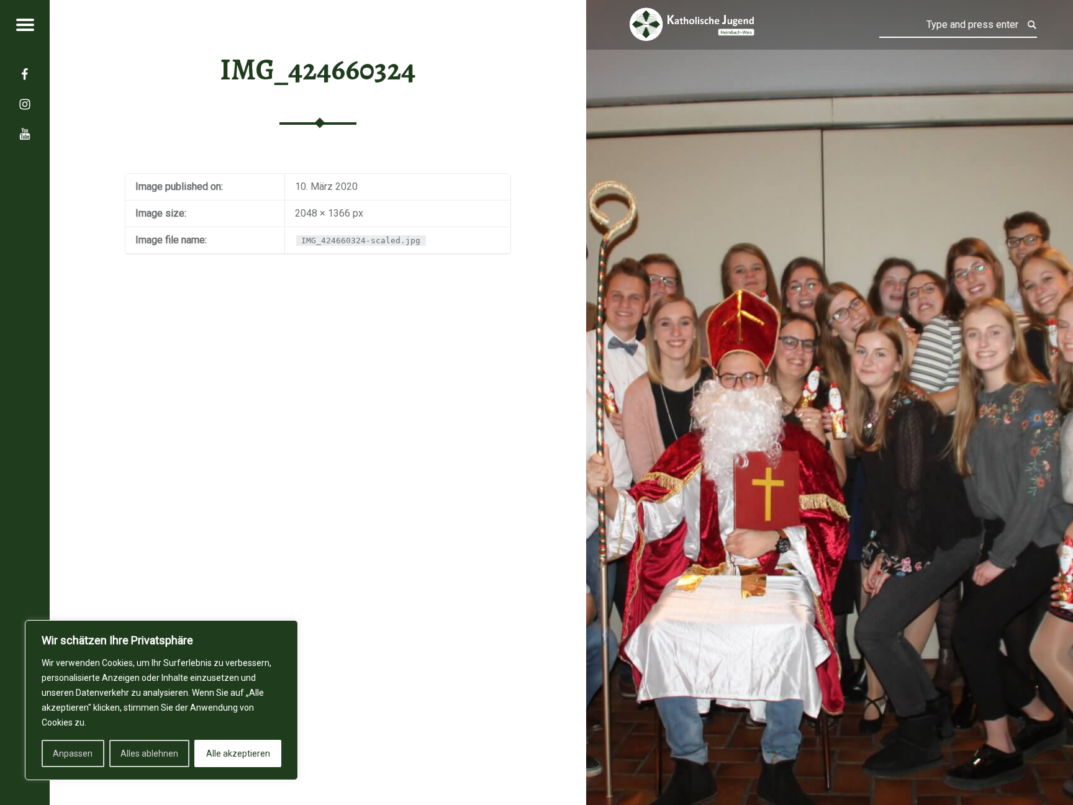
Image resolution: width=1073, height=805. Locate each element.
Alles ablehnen (149, 753)
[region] (161, 700)
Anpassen (73, 753)
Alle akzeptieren (238, 753)
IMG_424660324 (317, 69)
